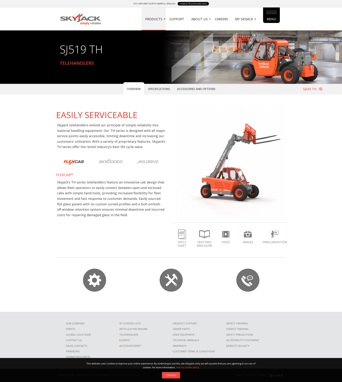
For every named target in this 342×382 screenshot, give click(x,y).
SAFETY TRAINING (237, 323)
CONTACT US (74, 340)
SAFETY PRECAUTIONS (239, 334)
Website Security (237, 345)
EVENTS (70, 329)
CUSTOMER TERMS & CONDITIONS (194, 351)
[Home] (81, 19)
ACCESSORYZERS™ (130, 345)
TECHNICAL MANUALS (186, 340)
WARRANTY (179, 345)
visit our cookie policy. (188, 367)
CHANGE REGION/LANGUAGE (193, 3)
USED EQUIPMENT (184, 334)
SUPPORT (176, 19)
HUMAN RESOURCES (78, 357)
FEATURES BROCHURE (204, 243)
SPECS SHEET (182, 243)
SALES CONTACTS (76, 345)
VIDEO (226, 242)
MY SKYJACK (244, 19)
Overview (134, 89)
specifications (159, 89)
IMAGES (248, 242)
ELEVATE (124, 340)
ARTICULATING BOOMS (133, 329)
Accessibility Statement (242, 340)
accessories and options (196, 89)
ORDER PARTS (181, 329)
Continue (171, 375)
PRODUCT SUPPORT (185, 323)
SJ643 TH (310, 89)
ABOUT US (199, 19)
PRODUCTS (153, 19)
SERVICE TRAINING (237, 329)
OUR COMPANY (75, 323)
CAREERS (221, 19)
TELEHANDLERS (128, 334)
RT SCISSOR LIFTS (130, 323)
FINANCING (73, 351)
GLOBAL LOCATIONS (78, 334)
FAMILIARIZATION (275, 242)
